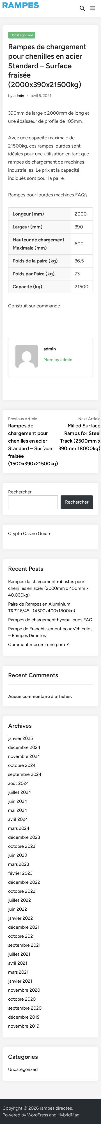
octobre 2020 (22, 999)
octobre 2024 (22, 765)
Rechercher (19, 492)
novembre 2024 (24, 756)
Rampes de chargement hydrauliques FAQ (50, 619)
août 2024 (18, 783)
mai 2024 (17, 810)
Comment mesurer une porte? (38, 644)
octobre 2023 (21, 846)
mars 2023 (18, 864)
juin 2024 (17, 801)
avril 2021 (17, 963)
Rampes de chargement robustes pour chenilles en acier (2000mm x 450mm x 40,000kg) (48, 588)
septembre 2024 (25, 774)
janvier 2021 (20, 981)
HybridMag (68, 1115)
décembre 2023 (24, 837)
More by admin (57, 359)
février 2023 (20, 873)
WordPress (37, 1115)
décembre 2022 (24, 882)
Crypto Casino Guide (29, 533)
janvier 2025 (20, 738)
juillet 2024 (19, 792)
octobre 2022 (21, 891)
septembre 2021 (24, 945)
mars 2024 (18, 828)
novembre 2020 (24, 990)
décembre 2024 (24, 747)
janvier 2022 (20, 918)
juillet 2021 (19, 954)
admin (18, 95)
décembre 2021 (24, 927)
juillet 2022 (19, 900)
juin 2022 (17, 909)
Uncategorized (21, 35)
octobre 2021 (21, 936)
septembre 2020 (25, 1008)
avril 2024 (18, 819)
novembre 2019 (23, 1026)
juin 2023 (17, 855)
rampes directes (56, 1108)
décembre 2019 (24, 1017)
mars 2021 (18, 972)
